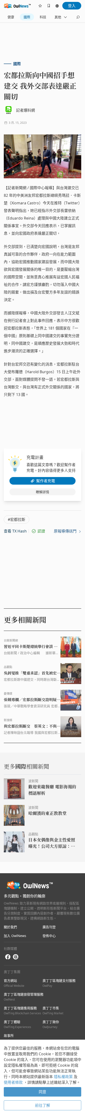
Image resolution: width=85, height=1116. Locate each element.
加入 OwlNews (15, 935)
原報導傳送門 (65, 531)
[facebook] (8, 957)
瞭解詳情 (42, 492)
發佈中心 (49, 935)
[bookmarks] (48, 5)
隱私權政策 (64, 1076)
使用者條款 (14, 1082)
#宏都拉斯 (16, 519)
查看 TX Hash (15, 531)
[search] (78, 17)
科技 (43, 17)
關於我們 (10, 927)
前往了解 (42, 1105)
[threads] (15, 957)
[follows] (40, 5)
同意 (42, 1091)
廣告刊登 (49, 927)
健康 (11, 17)
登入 (72, 5)
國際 (27, 17)
